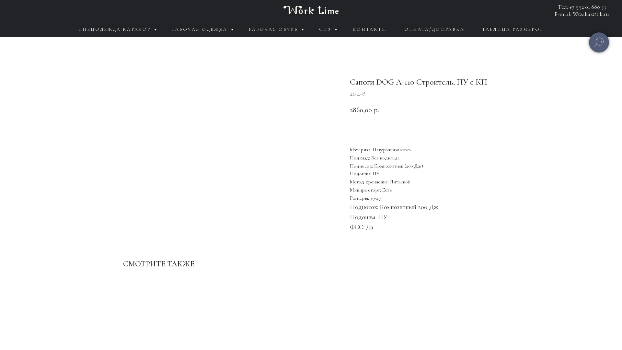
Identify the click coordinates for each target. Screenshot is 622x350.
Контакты (369, 29)
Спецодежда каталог (115, 29)
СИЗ (326, 29)
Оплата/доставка (434, 29)
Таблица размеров (513, 29)
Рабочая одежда (200, 29)
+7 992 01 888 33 (588, 6)
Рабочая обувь (274, 29)
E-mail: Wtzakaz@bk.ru (582, 14)
